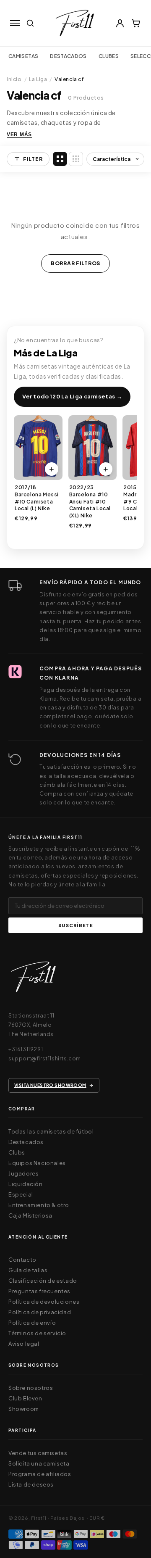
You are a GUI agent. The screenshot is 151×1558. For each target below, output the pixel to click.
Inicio (14, 79)
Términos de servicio (37, 1333)
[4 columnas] (60, 159)
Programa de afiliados (39, 1474)
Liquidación (25, 1184)
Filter (32, 159)
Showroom (23, 1408)
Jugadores (23, 1173)
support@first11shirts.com (44, 1058)
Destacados (68, 56)
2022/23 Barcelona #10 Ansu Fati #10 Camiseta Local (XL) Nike (90, 501)
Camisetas (23, 56)
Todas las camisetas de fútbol (51, 1131)
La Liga (38, 79)
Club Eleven (25, 1398)
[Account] (120, 23)
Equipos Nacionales (37, 1163)
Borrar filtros (75, 263)
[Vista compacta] (76, 159)
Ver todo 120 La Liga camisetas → (72, 396)
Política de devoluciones (43, 1301)
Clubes (109, 56)
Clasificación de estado (42, 1280)
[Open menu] (15, 23)
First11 (39, 1518)
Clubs (16, 1152)
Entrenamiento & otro (38, 1205)
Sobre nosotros (30, 1387)
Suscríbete (75, 925)
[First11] (33, 979)
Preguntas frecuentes (39, 1291)
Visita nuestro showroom (50, 1085)
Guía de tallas (27, 1270)
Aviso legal (23, 1343)
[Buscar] (30, 23)
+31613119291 (25, 1049)
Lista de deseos (31, 1484)
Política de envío (32, 1322)
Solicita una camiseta (39, 1463)
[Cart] (136, 23)
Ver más (19, 134)
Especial (20, 1194)
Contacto (22, 1259)
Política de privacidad (39, 1312)
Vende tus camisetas (37, 1453)
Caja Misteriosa (30, 1215)
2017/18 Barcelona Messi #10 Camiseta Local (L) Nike (37, 497)
